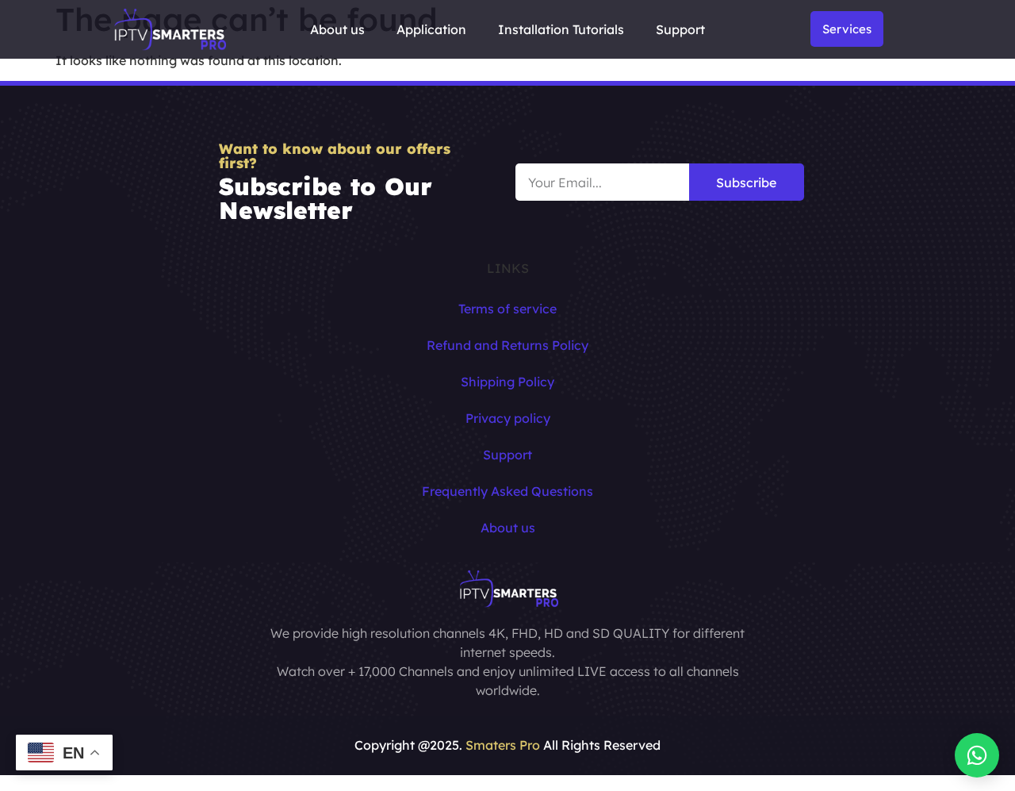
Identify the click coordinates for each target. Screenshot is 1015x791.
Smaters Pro (502, 745)
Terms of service (507, 309)
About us (337, 29)
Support (680, 29)
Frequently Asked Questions (507, 491)
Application (431, 29)
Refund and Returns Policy (507, 345)
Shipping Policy (507, 382)
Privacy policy (507, 418)
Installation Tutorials (561, 29)
